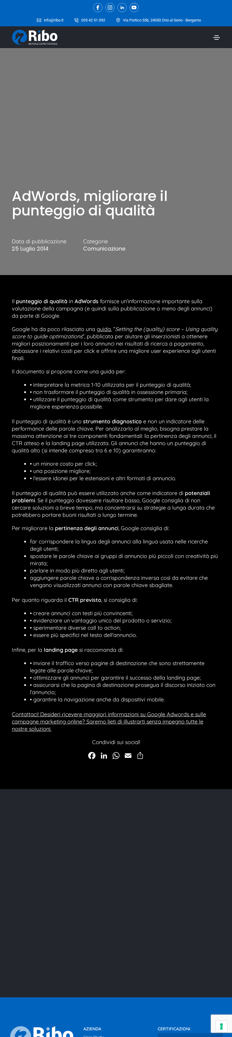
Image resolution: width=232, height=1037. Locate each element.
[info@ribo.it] (39, 20)
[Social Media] (97, 7)
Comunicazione (104, 248)
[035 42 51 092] (76, 20)
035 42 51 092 (93, 20)
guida (104, 329)
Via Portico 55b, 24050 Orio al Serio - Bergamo (162, 20)
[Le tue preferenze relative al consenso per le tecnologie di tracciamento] (221, 1026)
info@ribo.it (53, 20)
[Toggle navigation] (216, 37)
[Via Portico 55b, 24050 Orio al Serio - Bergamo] (118, 20)
